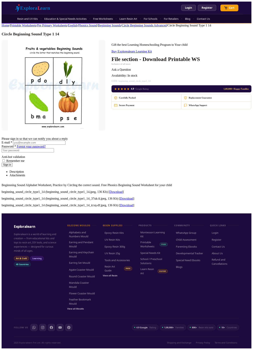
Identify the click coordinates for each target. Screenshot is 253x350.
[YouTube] (60, 327)
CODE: (114, 81)
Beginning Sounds (109, 25)
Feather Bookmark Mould (80, 301)
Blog (187, 19)
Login (188, 7)
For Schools (150, 19)
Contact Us (203, 19)
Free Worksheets (103, 19)
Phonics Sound (87, 25)
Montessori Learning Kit (152, 234)
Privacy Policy (203, 342)
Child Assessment (186, 239)
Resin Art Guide (117, 268)
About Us (217, 253)
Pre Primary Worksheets (52, 25)
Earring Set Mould (79, 263)
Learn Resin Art (128, 19)
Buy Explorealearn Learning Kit (131, 51)
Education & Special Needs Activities (65, 19)
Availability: (119, 75)
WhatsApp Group (186, 233)
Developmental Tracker (189, 253)
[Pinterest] (68, 327)
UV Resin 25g (112, 253)
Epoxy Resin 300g (115, 246)
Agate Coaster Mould (81, 269)
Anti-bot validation (13, 157)
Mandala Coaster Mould (79, 285)
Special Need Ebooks (188, 260)
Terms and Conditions (226, 342)
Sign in (7, 164)
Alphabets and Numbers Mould (78, 234)
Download (116, 191)
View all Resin (110, 275)
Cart (231, 7)
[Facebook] (51, 327)
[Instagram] (42, 327)
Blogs (179, 267)
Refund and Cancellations (219, 262)
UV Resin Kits (112, 239)
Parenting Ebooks (186, 246)
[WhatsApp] (34, 327)
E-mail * (7, 142)
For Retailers (171, 19)
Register (207, 7)
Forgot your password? (31, 146)
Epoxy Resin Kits (114, 233)
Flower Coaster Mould (82, 293)
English (72, 25)
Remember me (15, 160)
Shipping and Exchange (179, 342)
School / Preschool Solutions (151, 261)
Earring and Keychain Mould (81, 254)
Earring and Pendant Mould (81, 244)
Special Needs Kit (150, 253)
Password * (9, 146)
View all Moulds (75, 308)
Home (5, 25)
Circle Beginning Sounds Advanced (144, 25)
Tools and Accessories (117, 260)
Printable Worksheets (23, 25)
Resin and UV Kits (27, 19)
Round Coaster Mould (82, 276)
